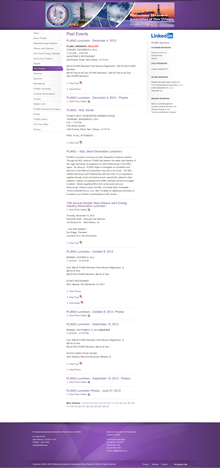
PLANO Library (40, 119)
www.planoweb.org (40, 445)
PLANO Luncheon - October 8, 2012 (90, 251)
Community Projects (43, 58)
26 (104, 406)
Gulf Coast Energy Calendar (46, 53)
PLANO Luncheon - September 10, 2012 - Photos (98, 378)
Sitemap (155, 464)
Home (36, 33)
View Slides (74, 302)
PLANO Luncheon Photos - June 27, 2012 (94, 390)
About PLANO (40, 38)
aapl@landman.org (119, 450)
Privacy (37, 129)
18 (72, 406)
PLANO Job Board (42, 88)
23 (92, 406)
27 (108, 406)
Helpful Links (39, 103)
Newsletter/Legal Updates (45, 43)
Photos (36, 114)
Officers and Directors (43, 48)
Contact (37, 98)
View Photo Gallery (78, 101)
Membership (39, 83)
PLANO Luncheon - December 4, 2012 (91, 40)
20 (80, 406)
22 (88, 406)
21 (84, 406)
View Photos (75, 89)
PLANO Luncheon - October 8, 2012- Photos (95, 311)
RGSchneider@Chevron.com (80, 190)
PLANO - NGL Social (80, 110)
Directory (37, 73)
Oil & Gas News (40, 124)
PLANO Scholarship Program (47, 109)
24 (96, 406)
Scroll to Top (182, 464)
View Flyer (74, 83)
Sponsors (37, 78)
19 (76, 406)
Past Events (39, 68)
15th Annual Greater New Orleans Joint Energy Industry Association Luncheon (97, 204)
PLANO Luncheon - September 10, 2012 (93, 324)
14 (124, 402)
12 (116, 402)
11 (112, 402)
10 (108, 402)
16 (132, 402)
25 (100, 406)
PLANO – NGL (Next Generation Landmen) (94, 151)
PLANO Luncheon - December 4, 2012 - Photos (97, 97)
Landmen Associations (44, 93)
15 (128, 402)
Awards (36, 63)
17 (68, 406)
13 (120, 402)
